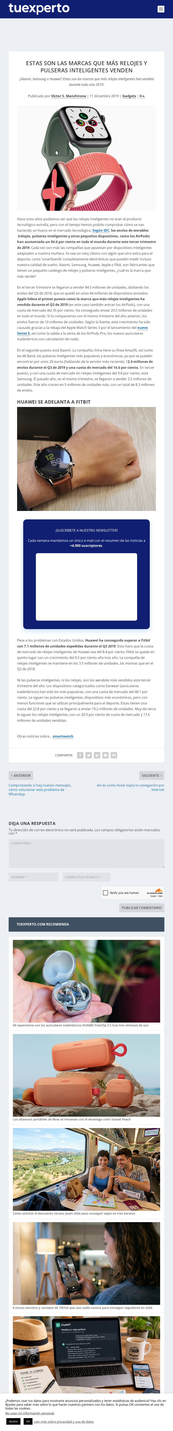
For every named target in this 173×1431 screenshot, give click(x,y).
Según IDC (100, 230)
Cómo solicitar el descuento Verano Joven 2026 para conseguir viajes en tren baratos (74, 1213)
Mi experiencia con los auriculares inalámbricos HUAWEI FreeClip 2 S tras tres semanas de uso (81, 1025)
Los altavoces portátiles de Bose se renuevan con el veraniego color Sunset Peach (72, 1119)
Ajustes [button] (13, 1421)
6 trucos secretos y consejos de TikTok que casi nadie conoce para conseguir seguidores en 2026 (82, 1308)
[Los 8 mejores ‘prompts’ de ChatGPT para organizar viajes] (86, 1358)
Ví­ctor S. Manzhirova (68, 96)
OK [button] (28, 1421)
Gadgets (129, 96)
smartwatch (63, 736)
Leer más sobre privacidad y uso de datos (64, 1421)
